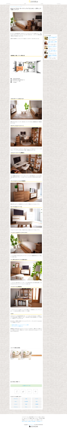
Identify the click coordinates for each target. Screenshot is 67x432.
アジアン (36, 398)
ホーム (11, 6)
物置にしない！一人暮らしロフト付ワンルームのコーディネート (52, 47)
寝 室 (26, 404)
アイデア (42, 3)
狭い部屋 (26, 401)
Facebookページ (39, 421)
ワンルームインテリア (19, 6)
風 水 (37, 401)
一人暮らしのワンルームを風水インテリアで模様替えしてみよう (52, 38)
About (23, 421)
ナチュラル (16, 398)
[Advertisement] (26, 47)
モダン (16, 401)
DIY (25, 3)
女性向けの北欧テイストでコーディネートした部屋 (20, 324)
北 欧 (26, 398)
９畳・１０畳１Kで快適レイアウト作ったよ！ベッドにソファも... (52, 51)
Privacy (26, 421)
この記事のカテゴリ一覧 (26, 385)
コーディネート (8, 3)
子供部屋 (36, 404)
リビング (15, 404)
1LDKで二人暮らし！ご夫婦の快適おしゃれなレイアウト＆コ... (52, 42)
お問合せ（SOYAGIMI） (32, 421)
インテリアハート (31, 424)
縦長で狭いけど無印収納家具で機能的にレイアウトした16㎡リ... (52, 56)
